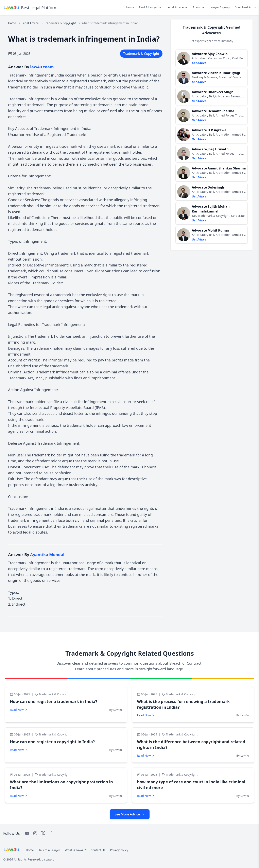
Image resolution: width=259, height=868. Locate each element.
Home (130, 7)
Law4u (50, 859)
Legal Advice (175, 7)
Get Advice (199, 63)
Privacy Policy (119, 850)
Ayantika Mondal (47, 554)
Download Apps (245, 7)
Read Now (17, 710)
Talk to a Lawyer (49, 850)
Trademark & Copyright (60, 23)
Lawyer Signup (220, 7)
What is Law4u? (75, 850)
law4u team (42, 67)
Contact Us (98, 850)
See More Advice (127, 814)
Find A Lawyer (148, 7)
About (197, 7)
